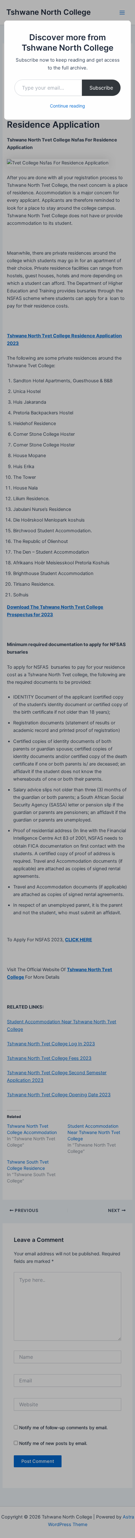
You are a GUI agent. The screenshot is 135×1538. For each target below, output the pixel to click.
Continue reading (67, 105)
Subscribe (101, 88)
